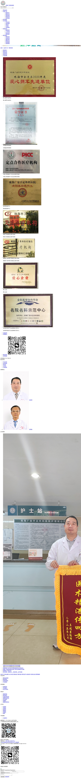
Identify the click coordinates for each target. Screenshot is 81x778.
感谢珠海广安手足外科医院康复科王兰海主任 (13, 668)
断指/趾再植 (5, 678)
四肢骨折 (5, 686)
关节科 (7, 26)
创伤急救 (8, 23)
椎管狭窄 (5, 695)
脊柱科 (7, 24)
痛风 (4, 713)
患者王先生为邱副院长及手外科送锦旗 (11, 665)
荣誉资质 (8, 15)
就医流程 (8, 39)
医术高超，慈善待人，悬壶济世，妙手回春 (12, 672)
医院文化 (8, 14)
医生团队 (5, 19)
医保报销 (8, 42)
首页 (2, 47)
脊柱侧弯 (5, 699)
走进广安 (5, 11)
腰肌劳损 (5, 694)
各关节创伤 (5, 689)
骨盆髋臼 (5, 688)
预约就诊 (5, 35)
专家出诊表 (33, 674)
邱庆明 (30, 400)
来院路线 (8, 43)
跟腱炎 (4, 712)
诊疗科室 (5, 20)
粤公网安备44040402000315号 (8, 742)
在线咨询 (8, 38)
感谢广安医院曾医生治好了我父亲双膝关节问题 (13, 669)
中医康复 (8, 27)
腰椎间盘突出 (6, 702)
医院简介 (8, 12)
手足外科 (8, 22)
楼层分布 (8, 40)
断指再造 (5, 679)
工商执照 (17, 742)
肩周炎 (4, 706)
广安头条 (8, 31)
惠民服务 (8, 34)
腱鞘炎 (4, 710)
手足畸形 (5, 682)
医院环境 (8, 16)
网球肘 (4, 709)
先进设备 (8, 18)
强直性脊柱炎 (6, 696)
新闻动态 (5, 28)
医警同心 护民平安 (7, 670)
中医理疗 (5, 718)
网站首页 (5, 10)
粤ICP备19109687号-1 (10, 740)
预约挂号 (8, 36)
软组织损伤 (5, 680)
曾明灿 (30, 429)
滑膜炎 (4, 708)
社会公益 (8, 32)
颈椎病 (4, 700)
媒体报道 (8, 30)
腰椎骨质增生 (6, 698)
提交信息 (2, 776)
